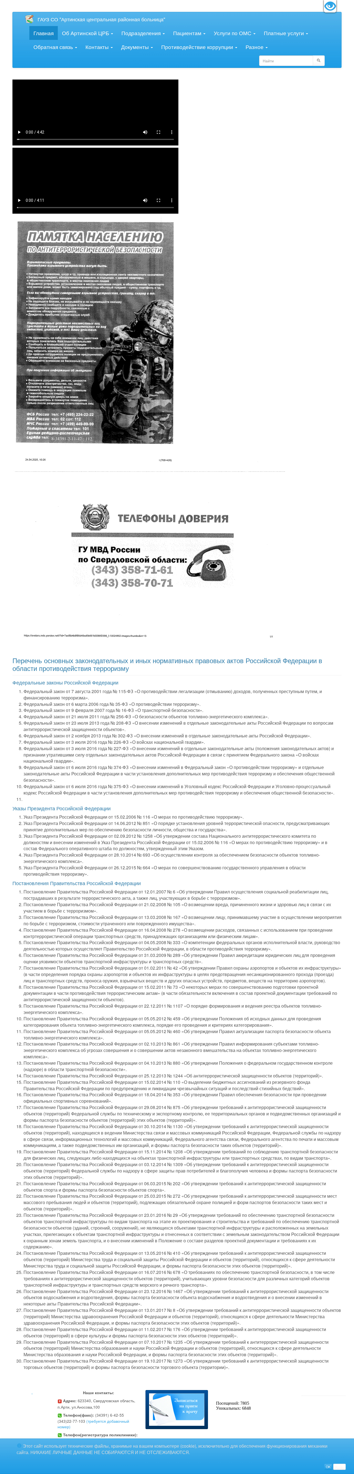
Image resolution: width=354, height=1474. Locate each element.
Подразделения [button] (141, 33)
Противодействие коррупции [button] (198, 46)
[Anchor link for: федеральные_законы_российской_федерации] (120, 682)
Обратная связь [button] (53, 46)
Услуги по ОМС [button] (233, 33)
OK (328, 1466)
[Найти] (319, 60)
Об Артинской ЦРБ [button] (86, 33)
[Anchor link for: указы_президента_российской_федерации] (113, 808)
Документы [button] (135, 46)
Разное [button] (255, 46)
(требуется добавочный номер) (93, 1423)
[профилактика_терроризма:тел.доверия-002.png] (150, 548)
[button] (176, 1409)
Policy (339, 1466)
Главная (43, 33)
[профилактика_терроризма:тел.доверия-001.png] (95, 331)
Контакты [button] (97, 46)
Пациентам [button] (188, 33)
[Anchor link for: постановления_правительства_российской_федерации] (143, 882)
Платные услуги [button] (284, 33)
